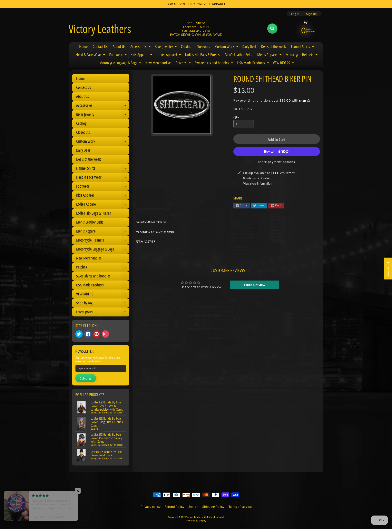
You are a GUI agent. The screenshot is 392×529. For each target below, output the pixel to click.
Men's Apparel (270, 55)
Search (193, 506)
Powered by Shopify (196, 520)
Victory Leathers (100, 28)
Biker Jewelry (166, 47)
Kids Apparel (142, 55)
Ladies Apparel (169, 55)
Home (83, 46)
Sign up (311, 13)
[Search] (272, 28)
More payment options (276, 162)
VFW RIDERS (284, 63)
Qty (236, 117)
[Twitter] (79, 334)
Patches (184, 63)
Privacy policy (150, 506)
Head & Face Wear (91, 55)
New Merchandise (158, 63)
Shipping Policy (213, 506)
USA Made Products (253, 63)
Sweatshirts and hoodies (214, 63)
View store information (257, 183)
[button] (82, 491)
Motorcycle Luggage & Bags (120, 63)
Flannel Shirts (303, 47)
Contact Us (100, 46)
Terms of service (240, 506)
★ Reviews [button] (388, 268)
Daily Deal (249, 46)
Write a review (254, 284)
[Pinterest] (96, 334)
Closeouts (203, 46)
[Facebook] (87, 334)
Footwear (118, 55)
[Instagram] (105, 334)
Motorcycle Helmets (302, 55)
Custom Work (227, 47)
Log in (295, 13)
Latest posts (102, 312)
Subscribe (85, 378)
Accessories (141, 47)
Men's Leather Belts (238, 54)
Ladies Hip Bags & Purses (202, 54)
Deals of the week (273, 46)
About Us (119, 46)
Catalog (186, 46)
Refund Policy (174, 506)
